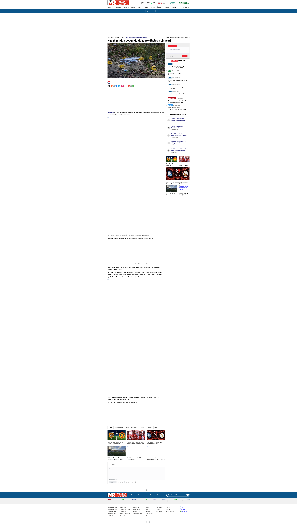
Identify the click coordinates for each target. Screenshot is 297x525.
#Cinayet (111, 427)
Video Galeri (159, 507)
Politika (158, 11)
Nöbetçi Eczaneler (125, 513)
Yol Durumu (173, 500)
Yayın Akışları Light (125, 509)
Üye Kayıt (168, 509)
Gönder (112, 482)
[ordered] (126, 482)
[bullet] (128, 482)
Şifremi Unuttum (170, 511)
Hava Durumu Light (112, 507)
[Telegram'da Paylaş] (119, 86)
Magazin (167, 7)
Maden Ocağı (157, 427)
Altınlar (148, 507)
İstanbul (159, 7)
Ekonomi (140, 7)
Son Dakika (110, 7)
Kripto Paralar (185, 500)
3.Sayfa (139, 11)
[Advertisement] (148, 24)
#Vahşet (142, 427)
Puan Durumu (143, 500)
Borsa (109, 500)
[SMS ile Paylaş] (132, 86)
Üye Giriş (168, 507)
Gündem (126, 7)
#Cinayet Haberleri (119, 427)
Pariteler (163, 500)
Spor (146, 7)
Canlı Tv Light (111, 515)
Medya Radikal (111, 37)
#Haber (127, 427)
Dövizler (148, 509)
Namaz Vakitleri (119, 500)
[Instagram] (122, 86)
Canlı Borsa (136, 507)
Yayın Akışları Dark (125, 511)
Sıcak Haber (159, 511)
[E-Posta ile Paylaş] (129, 86)
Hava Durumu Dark (112, 509)
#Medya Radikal (134, 427)
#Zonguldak (149, 427)
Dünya (133, 7)
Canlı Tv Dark (123, 507)
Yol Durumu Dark (112, 513)
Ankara (153, 7)
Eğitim (148, 11)
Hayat (153, 11)
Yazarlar (174, 7)
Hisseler (153, 500)
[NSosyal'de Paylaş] (112, 86)
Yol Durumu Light (112, 511)
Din (143, 11)
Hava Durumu (132, 500)
